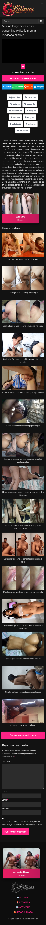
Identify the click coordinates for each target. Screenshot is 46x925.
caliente (16, 103)
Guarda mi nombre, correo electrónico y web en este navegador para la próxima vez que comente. (22, 823)
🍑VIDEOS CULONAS (23, 912)
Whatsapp (19, 86)
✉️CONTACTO (23, 897)
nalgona (30, 117)
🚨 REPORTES (23, 902)
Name (5, 791)
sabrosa (32, 123)
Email (5, 799)
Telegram (40, 86)
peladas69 (16, 123)
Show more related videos (23, 735)
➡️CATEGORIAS (23, 907)
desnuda (30, 103)
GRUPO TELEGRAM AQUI (24, 78)
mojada (32, 110)
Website (5, 808)
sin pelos (23, 130)
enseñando (16, 110)
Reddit (30, 86)
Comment (6, 761)
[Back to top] (42, 920)
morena (16, 117)
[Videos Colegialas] (18, 9)
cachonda (31, 97)
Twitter (8, 86)
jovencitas (15, 97)
